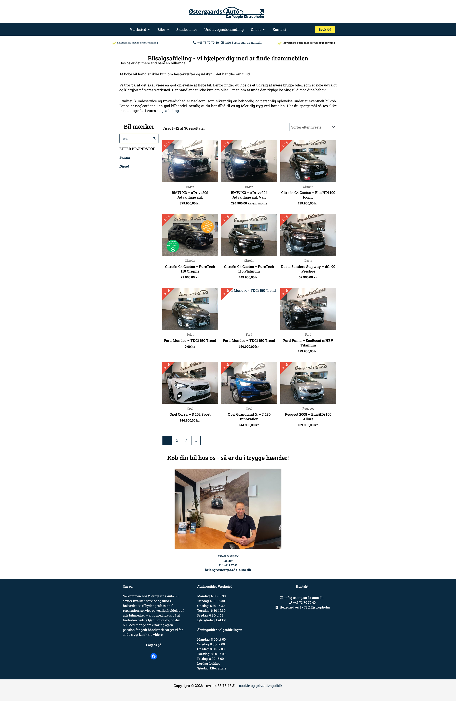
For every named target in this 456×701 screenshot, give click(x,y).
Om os (256, 29)
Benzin (124, 157)
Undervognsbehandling (224, 29)
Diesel (124, 166)
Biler (161, 29)
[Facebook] (154, 656)
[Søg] (154, 138)
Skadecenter (186, 29)
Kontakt (279, 29)
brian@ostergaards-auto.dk (228, 570)
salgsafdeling (168, 110)
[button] (148, 29)
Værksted (138, 29)
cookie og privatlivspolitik (261, 685)
